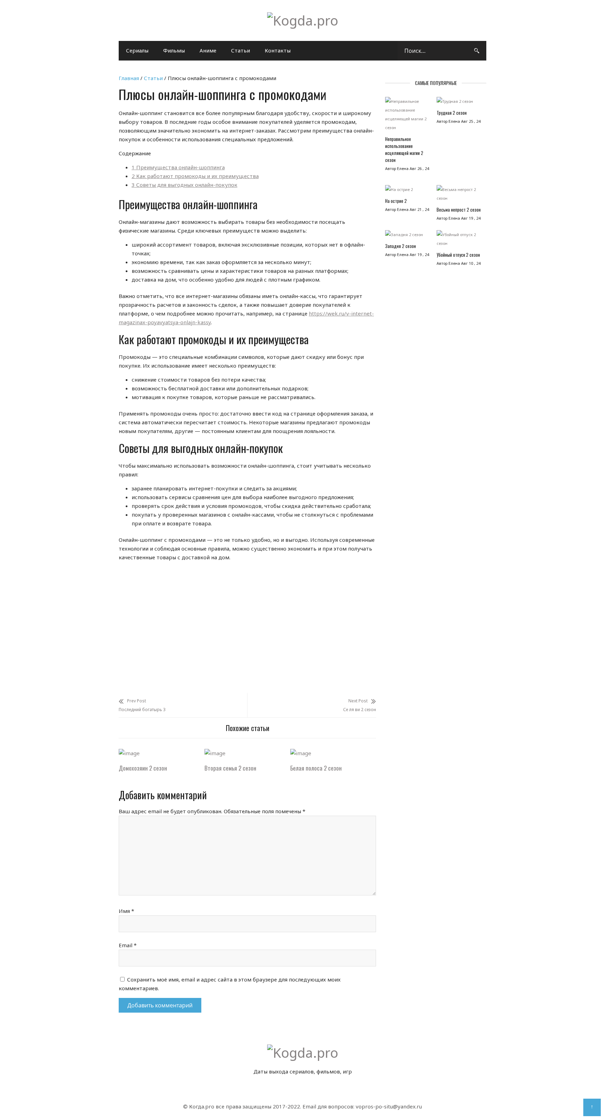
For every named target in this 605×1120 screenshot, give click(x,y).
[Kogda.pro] (302, 20)
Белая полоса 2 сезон (316, 768)
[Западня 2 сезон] (407, 236)
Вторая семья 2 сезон (230, 768)
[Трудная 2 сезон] (459, 103)
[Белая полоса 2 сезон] (300, 753)
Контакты (278, 50)
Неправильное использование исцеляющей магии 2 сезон (404, 149)
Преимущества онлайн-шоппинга (178, 167)
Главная (129, 78)
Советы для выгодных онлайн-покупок (184, 184)
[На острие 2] (407, 191)
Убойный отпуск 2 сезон (458, 254)
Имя (126, 910)
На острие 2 (396, 200)
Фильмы (174, 50)
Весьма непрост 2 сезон (459, 209)
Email (128, 945)
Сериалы (137, 50)
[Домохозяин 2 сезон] (129, 753)
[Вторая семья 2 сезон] (214, 753)
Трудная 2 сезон (452, 112)
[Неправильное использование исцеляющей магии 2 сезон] (407, 116)
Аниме (208, 50)
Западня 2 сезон (400, 245)
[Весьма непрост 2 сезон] (459, 195)
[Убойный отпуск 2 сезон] (459, 240)
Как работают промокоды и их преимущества (195, 175)
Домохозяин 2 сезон (143, 768)
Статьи (240, 50)
